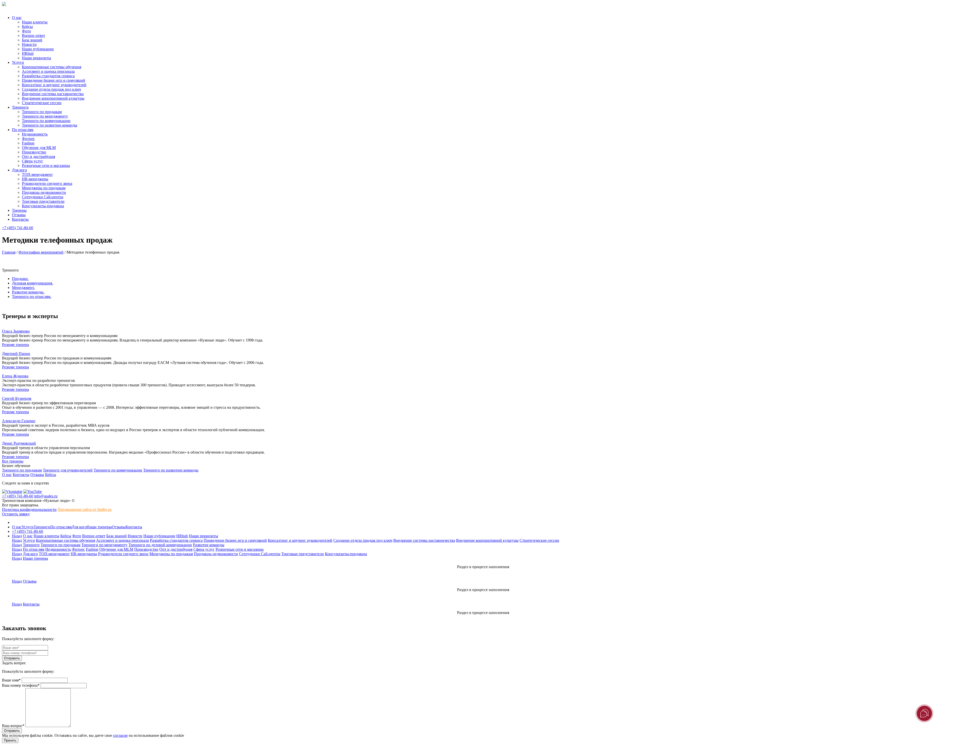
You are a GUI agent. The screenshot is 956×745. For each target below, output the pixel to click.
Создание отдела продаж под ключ (51, 89)
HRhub (28, 53)
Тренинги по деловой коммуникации (160, 545)
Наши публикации (38, 49)
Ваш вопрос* (13, 726)
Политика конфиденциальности (29, 509)
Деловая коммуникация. (32, 283)
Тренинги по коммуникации (46, 121)
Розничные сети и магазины (46, 165)
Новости (29, 44)
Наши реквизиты (36, 58)
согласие (120, 735)
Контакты (20, 219)
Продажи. (20, 278)
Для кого (19, 170)
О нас (17, 17)
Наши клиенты (35, 22)
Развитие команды (208, 545)
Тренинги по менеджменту (45, 116)
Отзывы (19, 215)
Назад (17, 536)
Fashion (28, 143)
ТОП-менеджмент (37, 174)
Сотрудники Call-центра (42, 197)
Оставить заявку (16, 514)
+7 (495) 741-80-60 (17, 228)
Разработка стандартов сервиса (48, 76)
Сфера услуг (32, 161)
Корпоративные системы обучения (51, 67)
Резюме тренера (15, 344)
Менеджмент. (23, 287)
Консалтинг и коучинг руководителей (54, 85)
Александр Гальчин (18, 421)
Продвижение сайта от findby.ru (85, 509)
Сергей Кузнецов (16, 398)
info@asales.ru (46, 496)
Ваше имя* (11, 680)
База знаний (32, 40)
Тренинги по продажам (42, 112)
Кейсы (27, 26)
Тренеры (19, 210)
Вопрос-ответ (33, 35)
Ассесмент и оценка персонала (48, 71)
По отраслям (22, 130)
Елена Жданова (15, 376)
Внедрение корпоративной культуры (53, 98)
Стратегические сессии (41, 103)
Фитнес (28, 138)
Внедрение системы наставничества (53, 94)
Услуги (18, 62)
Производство (34, 152)
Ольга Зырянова (16, 331)
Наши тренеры (99, 527)
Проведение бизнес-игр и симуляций (53, 80)
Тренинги (20, 107)
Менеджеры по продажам (43, 188)
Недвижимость (35, 134)
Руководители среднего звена (47, 183)
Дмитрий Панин (16, 353)
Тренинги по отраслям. (31, 296)
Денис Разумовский (19, 443)
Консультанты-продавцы (43, 206)
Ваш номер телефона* (21, 685)
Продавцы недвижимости (44, 192)
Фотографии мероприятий (40, 252)
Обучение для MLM (39, 147)
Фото (26, 31)
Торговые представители (43, 201)
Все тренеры (12, 461)
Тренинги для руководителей (68, 470)
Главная (8, 252)
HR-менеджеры (35, 179)
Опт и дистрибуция (38, 156)
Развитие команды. (28, 292)
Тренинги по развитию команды (49, 125)
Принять (10, 740)
